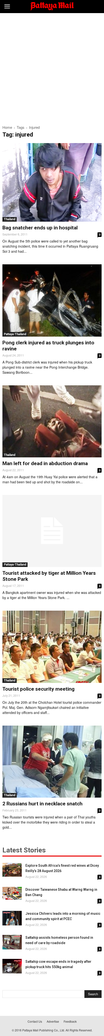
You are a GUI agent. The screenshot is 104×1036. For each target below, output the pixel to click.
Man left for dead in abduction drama (45, 463)
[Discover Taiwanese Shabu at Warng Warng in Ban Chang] (12, 893)
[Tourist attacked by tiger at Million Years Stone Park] (52, 531)
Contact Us (35, 1021)
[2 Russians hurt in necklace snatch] (52, 762)
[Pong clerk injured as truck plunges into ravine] (52, 300)
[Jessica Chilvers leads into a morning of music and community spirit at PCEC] (12, 918)
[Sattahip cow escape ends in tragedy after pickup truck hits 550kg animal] (12, 966)
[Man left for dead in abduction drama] (52, 421)
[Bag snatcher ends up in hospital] (52, 182)
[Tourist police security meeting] (52, 647)
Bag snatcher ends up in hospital (40, 228)
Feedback (70, 1021)
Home (7, 127)
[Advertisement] (52, 68)
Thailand (9, 219)
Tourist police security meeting (38, 689)
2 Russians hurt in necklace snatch (42, 804)
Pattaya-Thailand (15, 334)
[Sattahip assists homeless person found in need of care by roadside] (12, 942)
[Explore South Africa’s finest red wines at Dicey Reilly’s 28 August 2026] (12, 870)
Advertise (53, 1021)
